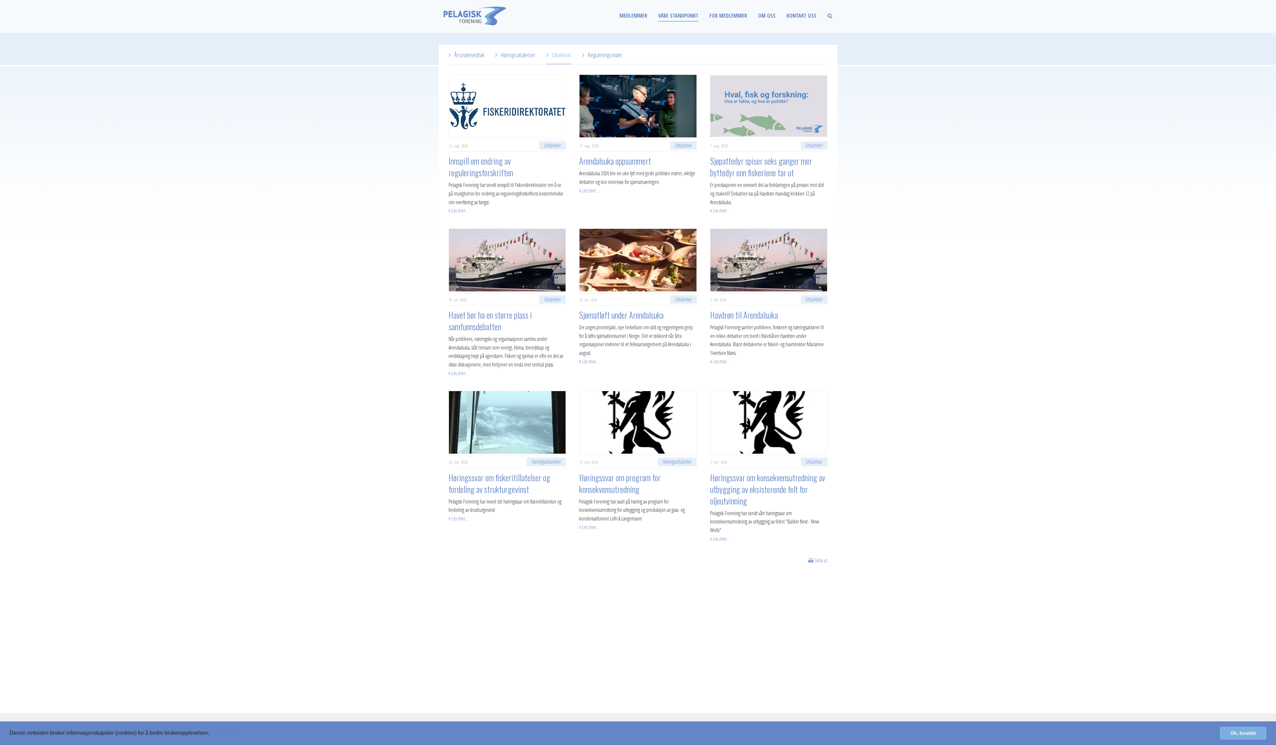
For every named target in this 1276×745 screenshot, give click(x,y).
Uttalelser (561, 54)
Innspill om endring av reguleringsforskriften (481, 167)
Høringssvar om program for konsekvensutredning (620, 483)
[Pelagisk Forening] (488, 16)
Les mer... (459, 210)
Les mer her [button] (226, 733)
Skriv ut (820, 560)
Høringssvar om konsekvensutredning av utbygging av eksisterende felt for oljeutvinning (767, 489)
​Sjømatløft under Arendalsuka (621, 315)
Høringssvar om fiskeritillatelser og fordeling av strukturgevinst (499, 483)
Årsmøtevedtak (469, 54)
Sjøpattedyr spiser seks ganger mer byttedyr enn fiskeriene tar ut (761, 167)
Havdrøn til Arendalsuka (744, 315)
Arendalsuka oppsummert (615, 161)
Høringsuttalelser (518, 54)
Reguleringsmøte (605, 54)
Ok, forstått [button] (1243, 733)
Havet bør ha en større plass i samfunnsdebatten (490, 321)
